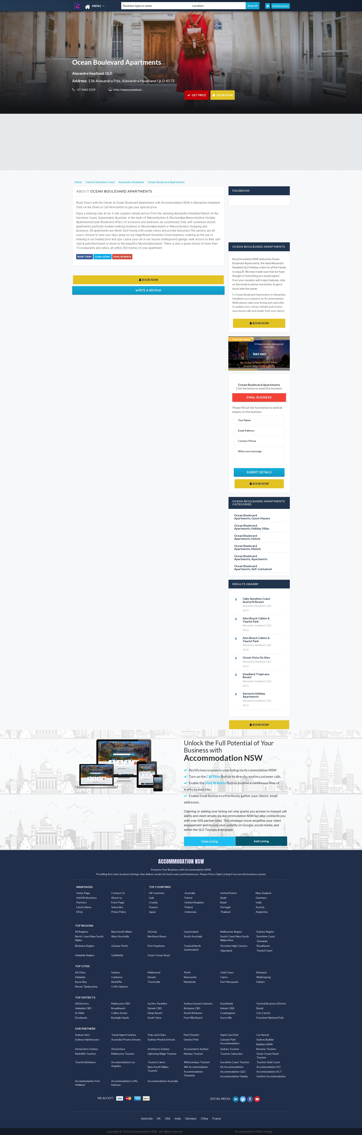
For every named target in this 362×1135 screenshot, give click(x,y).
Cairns (224, 977)
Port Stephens (156, 945)
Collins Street (119, 1012)
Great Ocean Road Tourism (267, 1055)
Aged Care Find (229, 1034)
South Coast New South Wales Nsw (234, 938)
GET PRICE (198, 95)
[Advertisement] (181, 142)
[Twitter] (243, 1098)
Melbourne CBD (120, 1003)
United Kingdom (194, 902)
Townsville (154, 981)
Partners (81, 902)
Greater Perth (119, 945)
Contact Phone (247, 440)
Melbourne (154, 972)
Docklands (81, 1017)
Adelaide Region (84, 955)
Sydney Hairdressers (87, 1039)
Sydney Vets (82, 1034)
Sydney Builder (265, 1039)
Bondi (259, 1008)
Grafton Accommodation (271, 1076)
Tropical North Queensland (192, 947)
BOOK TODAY (84, 256)
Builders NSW (264, 1044)
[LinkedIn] (236, 1098)
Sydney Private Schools (161, 1039)
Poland (189, 907)
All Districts (82, 1003)
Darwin (152, 977)
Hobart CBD (227, 1008)
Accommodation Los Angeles (123, 1064)
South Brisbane (193, 1012)
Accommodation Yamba (234, 1076)
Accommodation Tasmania (193, 1073)
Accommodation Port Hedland (87, 1082)
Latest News (83, 907)
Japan (152, 911)
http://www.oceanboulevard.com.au (135, 89)
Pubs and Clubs (157, 1034)
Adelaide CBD (83, 1008)
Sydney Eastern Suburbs (198, 1003)
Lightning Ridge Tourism (162, 1053)
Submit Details (259, 472)
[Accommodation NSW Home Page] (267, 6)
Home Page (83, 893)
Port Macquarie (229, 981)
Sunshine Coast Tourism (234, 1062)
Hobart (260, 981)
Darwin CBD (155, 1008)
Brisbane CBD (192, 1008)
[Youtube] (257, 1098)
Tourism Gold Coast (268, 1062)
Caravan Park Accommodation (229, 1041)
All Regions (81, 931)
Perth (187, 972)
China (204, 1118)
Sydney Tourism (229, 1049)
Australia (190, 893)
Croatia (153, 902)
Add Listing (261, 841)
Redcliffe (116, 981)
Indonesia (190, 911)
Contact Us (118, 893)
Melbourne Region (231, 931)
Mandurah (190, 981)
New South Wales (121, 931)
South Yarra (154, 1017)
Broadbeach (118, 1008)
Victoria (152, 931)
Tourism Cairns (156, 1062)
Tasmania (261, 941)
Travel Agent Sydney (123, 1034)
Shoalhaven (263, 945)
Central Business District (271, 1003)
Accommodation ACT (269, 1071)
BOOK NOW (224, 95)
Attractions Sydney (86, 1049)
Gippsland (226, 950)
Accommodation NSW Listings (253, 1131)
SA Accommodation (231, 1066)
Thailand (225, 911)
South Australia (193, 936)
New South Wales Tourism (158, 1068)
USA (167, 1118)
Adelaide (80, 977)
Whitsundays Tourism (197, 1062)
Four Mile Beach (193, 1017)
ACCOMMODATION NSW (181, 861)
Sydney (115, 972)
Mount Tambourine (86, 986)
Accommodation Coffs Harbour (124, 1082)
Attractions (118, 1049)
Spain (223, 897)
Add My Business (86, 897)
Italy (151, 897)
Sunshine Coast (265, 936)
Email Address (246, 430)
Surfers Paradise (157, 1003)
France (189, 897)
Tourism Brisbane (85, 1062)
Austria (260, 907)
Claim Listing (102, 256)
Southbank (226, 1003)
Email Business (122, 256)
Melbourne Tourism (122, 1053)
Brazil (223, 902)
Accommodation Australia (163, 1081)
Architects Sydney (158, 1049)
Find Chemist (191, 1034)
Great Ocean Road (159, 955)
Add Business (280, 6)
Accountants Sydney (196, 1049)
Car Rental (262, 1034)
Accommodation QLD (232, 1071)
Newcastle (190, 977)
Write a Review (148, 290)
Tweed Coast (264, 950)
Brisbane (261, 972)
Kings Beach (155, 1012)
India (259, 902)
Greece (153, 907)
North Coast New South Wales (89, 938)
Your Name (244, 420)
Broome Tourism (266, 1049)
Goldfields (117, 955)
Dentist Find (191, 1039)
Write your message (250, 451)
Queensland (191, 931)
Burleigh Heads (120, 1017)
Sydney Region (265, 931)
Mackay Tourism (193, 1053)
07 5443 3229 (86, 89)
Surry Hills (226, 1017)
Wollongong (263, 977)
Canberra (116, 977)
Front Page (117, 902)
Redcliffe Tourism (85, 1053)
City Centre (263, 1012)
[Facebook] (250, 1098)
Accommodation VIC (268, 1066)
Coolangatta (227, 1012)
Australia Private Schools (126, 1039)
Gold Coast (227, 972)
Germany (261, 897)
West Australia (120, 936)
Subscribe (117, 907)
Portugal (225, 907)
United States (228, 893)
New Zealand (263, 893)
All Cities (80, 972)
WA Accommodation (196, 1066)
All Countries (156, 893)
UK (159, 1118)
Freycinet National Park (270, 1017)
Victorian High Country (233, 945)
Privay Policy (118, 911)
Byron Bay (81, 981)
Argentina (262, 911)
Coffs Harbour (119, 986)
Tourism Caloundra (231, 1053)
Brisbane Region (84, 945)
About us (116, 897)
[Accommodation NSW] (93, 7)
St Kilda (79, 1012)
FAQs (79, 911)
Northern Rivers (157, 936)
